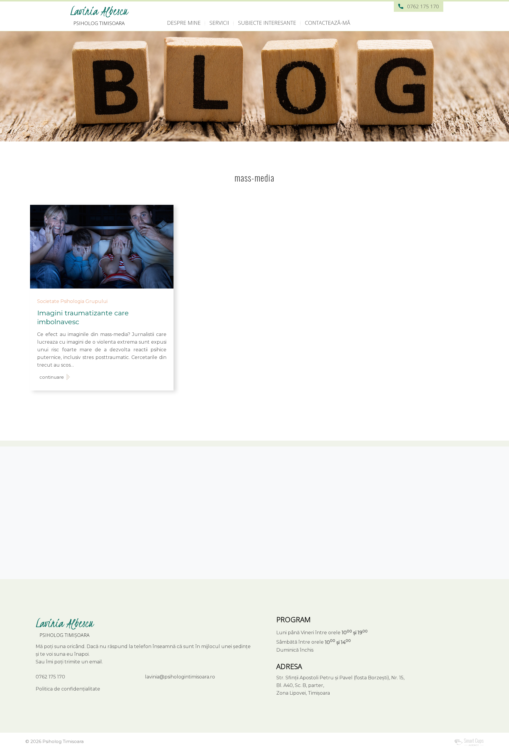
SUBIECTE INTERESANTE (267, 22)
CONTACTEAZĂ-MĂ (327, 22)
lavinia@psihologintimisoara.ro (180, 677)
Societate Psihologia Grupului (72, 301)
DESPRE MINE (184, 22)
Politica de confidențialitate (68, 689)
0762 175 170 (423, 6)
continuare (51, 377)
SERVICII (219, 22)
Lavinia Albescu (99, 11)
